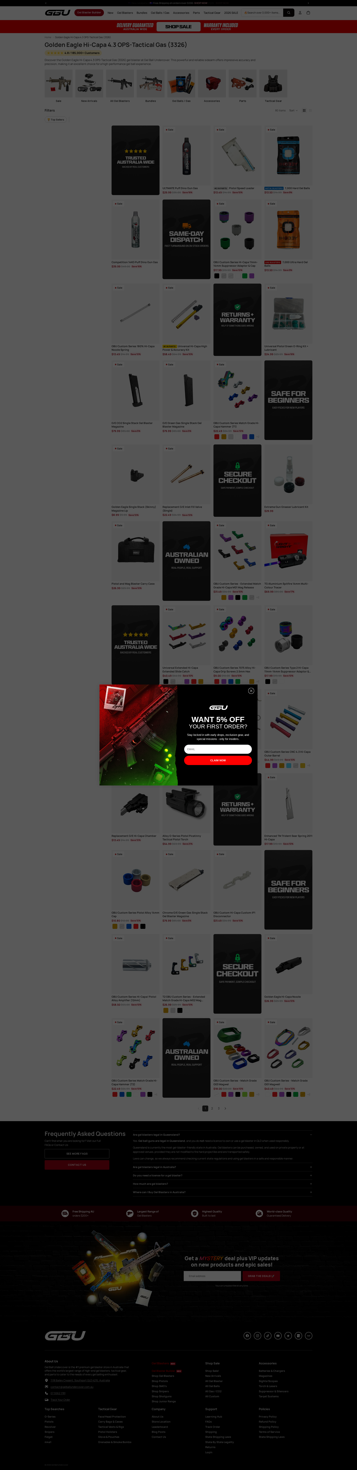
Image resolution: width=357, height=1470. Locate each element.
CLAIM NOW (218, 760)
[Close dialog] (251, 690)
